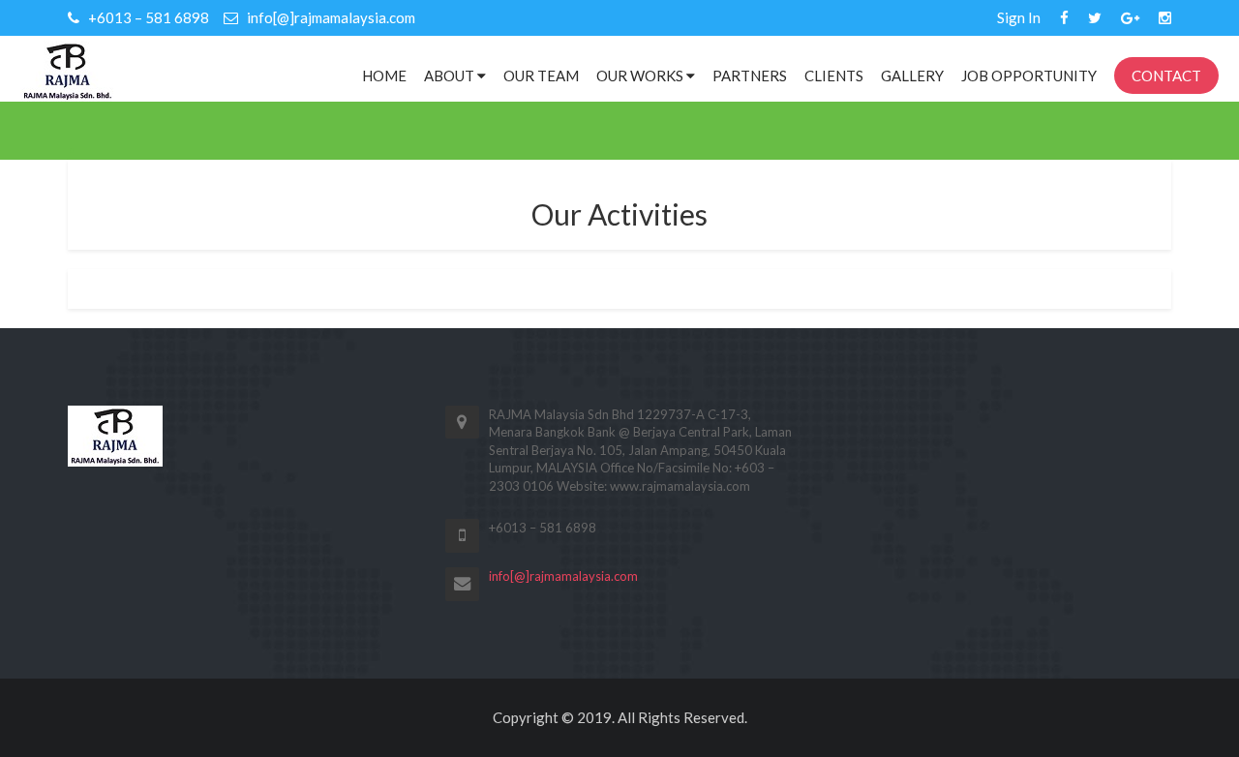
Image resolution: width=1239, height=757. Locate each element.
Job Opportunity (1029, 75)
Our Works (641, 75)
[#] (1064, 17)
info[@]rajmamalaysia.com (329, 17)
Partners (749, 75)
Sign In (1019, 17)
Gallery (912, 75)
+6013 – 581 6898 (147, 17)
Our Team (541, 75)
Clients (833, 75)
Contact (1166, 75)
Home (384, 75)
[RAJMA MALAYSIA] (67, 68)
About (450, 75)
